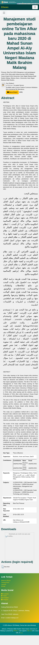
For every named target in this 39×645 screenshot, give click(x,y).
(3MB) (16, 92)
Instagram (5, 597)
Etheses (4, 7)
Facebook (5, 594)
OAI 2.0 (29, 630)
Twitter (4, 596)
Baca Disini (13, 92)
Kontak (3, 586)
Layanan (3, 584)
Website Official (5, 580)
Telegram (5, 599)
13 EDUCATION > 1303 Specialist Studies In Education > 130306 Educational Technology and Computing (25, 492)
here (21, 632)
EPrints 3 (16, 630)
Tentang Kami (5, 582)
